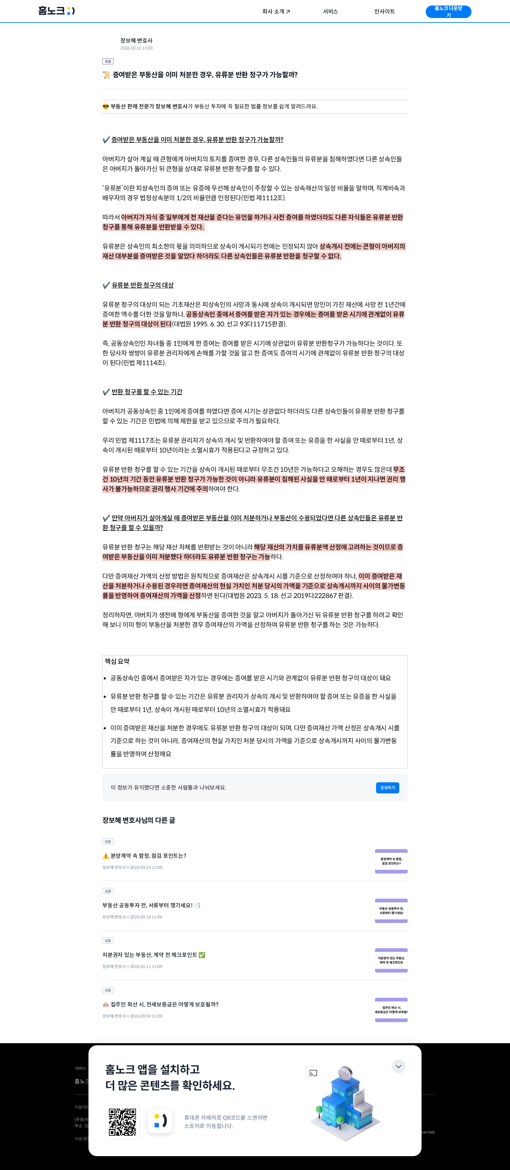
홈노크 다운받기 (448, 12)
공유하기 (387, 787)
